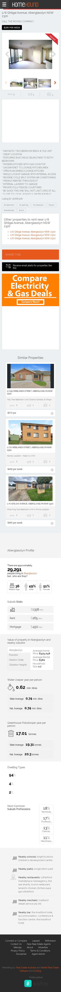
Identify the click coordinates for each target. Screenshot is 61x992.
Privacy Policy (18, 950)
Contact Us (16, 944)
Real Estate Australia (26, 967)
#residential (9, 210)
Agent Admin (38, 954)
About (30, 947)
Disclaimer (21, 954)
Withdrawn (50, 941)
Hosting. (37, 971)
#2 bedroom (38, 205)
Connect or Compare (16, 941)
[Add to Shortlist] (52, 413)
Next (54, 57)
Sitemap (17, 947)
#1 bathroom (9, 205)
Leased (36, 941)
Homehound (30, 4)
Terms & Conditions (40, 950)
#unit (21, 210)
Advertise (43, 947)
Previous (7, 57)
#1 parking (23, 205)
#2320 (51, 205)
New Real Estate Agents (39, 944)
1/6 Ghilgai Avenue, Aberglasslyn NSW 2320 (33, 231)
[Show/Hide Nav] (4, 4)
